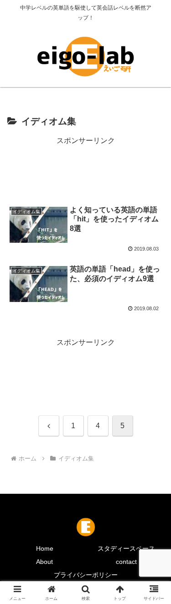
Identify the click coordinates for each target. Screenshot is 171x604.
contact (126, 561)
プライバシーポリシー (86, 574)
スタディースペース (126, 548)
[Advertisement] (85, 170)
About (44, 561)
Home (44, 548)
